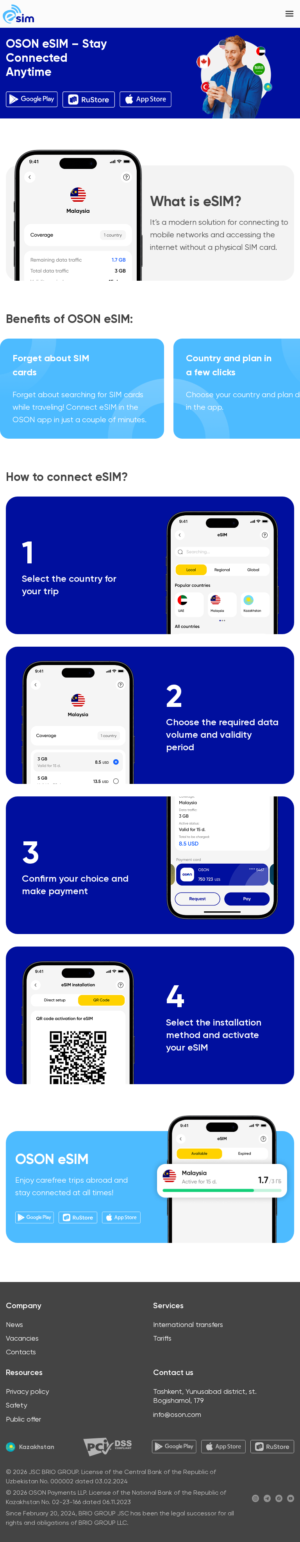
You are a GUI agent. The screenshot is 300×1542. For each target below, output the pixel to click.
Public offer (23, 1419)
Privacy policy (27, 1391)
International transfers (188, 1324)
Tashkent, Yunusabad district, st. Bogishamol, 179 (205, 1395)
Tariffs (162, 1338)
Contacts (21, 1352)
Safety (16, 1405)
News (14, 1324)
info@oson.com (177, 1414)
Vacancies (22, 1338)
